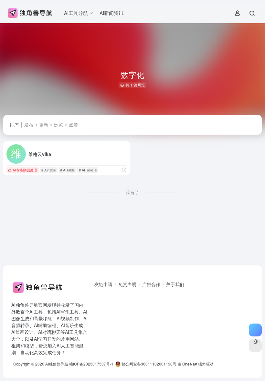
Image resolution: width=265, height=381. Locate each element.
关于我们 (175, 284)
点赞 (73, 124)
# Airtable (48, 169)
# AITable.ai (88, 169)
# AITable (67, 169)
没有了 (132, 192)
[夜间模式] (255, 345)
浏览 (58, 124)
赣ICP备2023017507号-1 (91, 363)
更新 (43, 124)
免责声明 (127, 284)
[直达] (124, 169)
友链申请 (103, 284)
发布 (28, 124)
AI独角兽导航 (56, 363)
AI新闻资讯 (111, 12)
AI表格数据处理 (25, 169)
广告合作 (151, 284)
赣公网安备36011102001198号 (148, 363)
